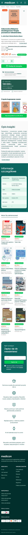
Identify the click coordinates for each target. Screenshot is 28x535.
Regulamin (18, 482)
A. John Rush (5, 36)
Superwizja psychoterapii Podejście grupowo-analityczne (21, 300)
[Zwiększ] (11, 61)
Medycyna (12, 6)
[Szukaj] (17, 2)
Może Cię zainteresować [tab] (9, 215)
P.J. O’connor (8, 303)
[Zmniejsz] (3, 61)
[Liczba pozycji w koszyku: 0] (25, 2)
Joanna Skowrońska (19, 303)
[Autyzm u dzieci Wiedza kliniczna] (7, 254)
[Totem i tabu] (21, 228)
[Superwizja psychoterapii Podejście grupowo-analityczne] (21, 284)
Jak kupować (4, 472)
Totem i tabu (18, 242)
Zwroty (17, 477)
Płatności (18, 474)
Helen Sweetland (4, 301)
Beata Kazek (3, 272)
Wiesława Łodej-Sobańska (20, 304)
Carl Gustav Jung (18, 331)
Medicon (3, 6)
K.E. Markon (3, 334)
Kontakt (3, 478)
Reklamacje (18, 479)
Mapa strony (4, 475)
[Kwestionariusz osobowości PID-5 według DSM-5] (7, 315)
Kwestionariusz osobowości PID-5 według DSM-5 (5, 331)
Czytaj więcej (23, 43)
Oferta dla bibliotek (5, 503)
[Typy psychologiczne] (21, 315)
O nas (2, 469)
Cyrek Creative (12, 532)
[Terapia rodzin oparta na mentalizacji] (7, 228)
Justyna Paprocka (8, 273)
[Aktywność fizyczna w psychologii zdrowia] (7, 283)
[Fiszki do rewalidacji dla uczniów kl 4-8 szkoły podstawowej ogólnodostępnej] (21, 253)
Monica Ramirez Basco (15, 36)
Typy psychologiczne (20, 329)
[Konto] (21, 2)
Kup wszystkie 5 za (14, 115)
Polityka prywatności (21, 485)
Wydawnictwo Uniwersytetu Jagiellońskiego (17, 46)
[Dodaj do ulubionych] (24, 11)
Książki (7, 6)
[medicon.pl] (10, 3)
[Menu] (2, 2)
